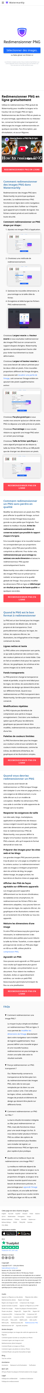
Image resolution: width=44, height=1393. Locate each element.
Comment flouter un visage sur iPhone (13, 1346)
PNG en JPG (13, 1320)
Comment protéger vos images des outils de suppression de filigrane (19, 1333)
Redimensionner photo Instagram (12, 1343)
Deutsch (24, 1214)
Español (17, 1214)
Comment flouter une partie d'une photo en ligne (16, 1352)
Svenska (29, 1222)
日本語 (15, 1222)
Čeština (17, 1219)
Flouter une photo (7, 1311)
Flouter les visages (7, 1308)
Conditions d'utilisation (26, 1378)
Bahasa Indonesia (7, 1219)
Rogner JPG (17, 1311)
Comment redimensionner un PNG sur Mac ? (21, 1113)
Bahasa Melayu (6, 1222)
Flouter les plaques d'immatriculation (26, 1308)
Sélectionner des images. (22, 50)
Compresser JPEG (7, 1314)
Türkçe (29, 1216)
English (4, 1214)
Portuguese (21, 1216)
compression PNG (10, 951)
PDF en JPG (5, 1320)
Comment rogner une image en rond (12, 1340)
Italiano (37, 1214)
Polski (31, 1214)
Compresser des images (27, 1303)
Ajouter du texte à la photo (9, 1306)
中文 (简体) (5, 1225)
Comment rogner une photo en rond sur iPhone (16, 1349)
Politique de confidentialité (9, 1378)
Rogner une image (23, 1300)
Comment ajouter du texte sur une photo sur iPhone (17, 1338)
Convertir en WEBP (31, 1317)
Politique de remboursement (10, 1381)
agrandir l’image (30, 1187)
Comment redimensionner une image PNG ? (19, 1017)
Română (23, 1219)
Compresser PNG (19, 1314)
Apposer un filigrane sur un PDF (29, 1306)
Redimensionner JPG (17, 1323)
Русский (10, 1214)
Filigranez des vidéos (31, 1297)
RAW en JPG (5, 1323)
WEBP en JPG (23, 1320)
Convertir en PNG (19, 1317)
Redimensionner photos (9, 1300)
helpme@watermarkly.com (10, 1268)
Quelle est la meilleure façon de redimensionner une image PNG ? (19, 1160)
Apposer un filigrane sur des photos (12, 1297)
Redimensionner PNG (31, 1323)
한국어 (4, 1216)
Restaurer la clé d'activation (18, 1365)
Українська (32, 1219)
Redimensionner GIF (8, 1325)
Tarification (32, 1365)
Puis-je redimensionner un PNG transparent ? (19, 1067)
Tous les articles (6, 1358)
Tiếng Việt (22, 1222)
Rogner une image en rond (10, 1303)
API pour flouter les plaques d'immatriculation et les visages (19, 1372)
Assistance (5, 1365)
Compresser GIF (32, 1314)
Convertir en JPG (6, 1317)
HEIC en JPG (33, 1320)
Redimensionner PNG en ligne (22, 169)
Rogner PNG (27, 1311)
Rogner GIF (36, 1311)
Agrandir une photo (22, 1325)
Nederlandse (11, 1216)
